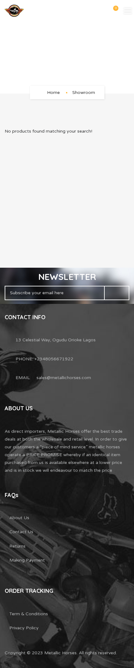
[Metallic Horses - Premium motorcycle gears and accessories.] (14, 10)
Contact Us (21, 531)
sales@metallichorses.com (63, 377)
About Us (19, 517)
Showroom (83, 92)
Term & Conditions (28, 614)
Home (53, 92)
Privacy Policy (24, 628)
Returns (17, 546)
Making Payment (27, 560)
